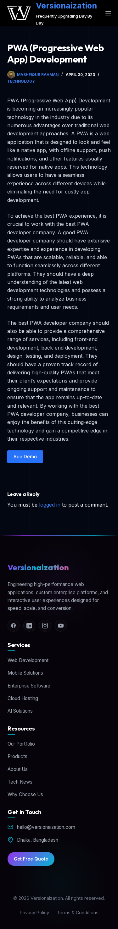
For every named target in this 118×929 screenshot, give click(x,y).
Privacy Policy (34, 912)
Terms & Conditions (77, 912)
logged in (49, 505)
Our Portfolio (21, 744)
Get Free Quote (31, 858)
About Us (18, 769)
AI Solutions (20, 711)
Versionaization (66, 5)
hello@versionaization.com (46, 827)
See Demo (25, 456)
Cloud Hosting (23, 698)
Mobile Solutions (25, 673)
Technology (21, 81)
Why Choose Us (25, 794)
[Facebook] (14, 626)
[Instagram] (45, 626)
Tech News (20, 782)
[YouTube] (61, 626)
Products (17, 756)
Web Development (28, 660)
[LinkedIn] (29, 626)
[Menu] (108, 13)
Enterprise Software (29, 686)
